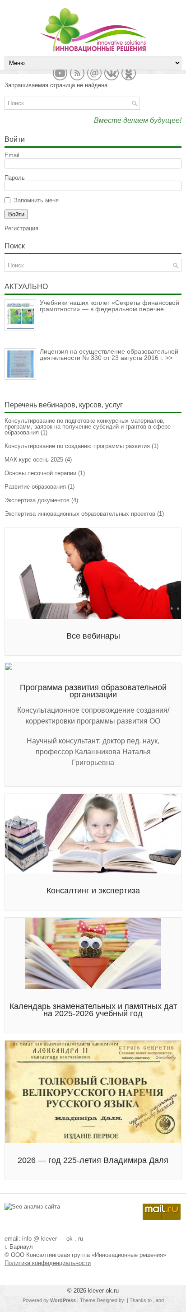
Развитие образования (35, 486)
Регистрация (21, 228)
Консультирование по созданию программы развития (77, 446)
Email (12, 155)
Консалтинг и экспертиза (93, 890)
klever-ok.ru (103, 1290)
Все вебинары (93, 635)
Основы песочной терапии (40, 473)
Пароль (15, 178)
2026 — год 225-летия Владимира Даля (93, 1160)
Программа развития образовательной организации (93, 691)
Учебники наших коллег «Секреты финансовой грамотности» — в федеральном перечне (109, 306)
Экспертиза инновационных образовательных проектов (80, 513)
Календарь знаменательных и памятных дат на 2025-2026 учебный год (93, 1010)
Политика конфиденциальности (48, 1263)
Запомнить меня (36, 200)
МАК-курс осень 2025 (34, 459)
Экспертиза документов (37, 500)
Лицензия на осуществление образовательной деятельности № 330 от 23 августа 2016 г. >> (109, 354)
